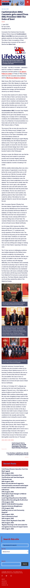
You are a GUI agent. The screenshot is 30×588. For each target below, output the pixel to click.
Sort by (4, 549)
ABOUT (3, 579)
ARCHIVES (4, 581)
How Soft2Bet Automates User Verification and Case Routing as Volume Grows (13, 477)
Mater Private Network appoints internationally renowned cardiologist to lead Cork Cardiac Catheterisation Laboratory (15, 486)
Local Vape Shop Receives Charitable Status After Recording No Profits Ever (15, 499)
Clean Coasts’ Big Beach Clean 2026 (13, 520)
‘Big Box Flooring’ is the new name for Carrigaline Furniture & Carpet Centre (15, 525)
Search (3, 561)
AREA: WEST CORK (6, 440)
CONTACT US (5, 585)
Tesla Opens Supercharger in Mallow (14, 494)
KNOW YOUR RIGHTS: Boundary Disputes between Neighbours (12, 505)
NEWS (12, 440)
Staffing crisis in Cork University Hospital (13, 511)
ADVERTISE (4, 583)
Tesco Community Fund (10, 516)
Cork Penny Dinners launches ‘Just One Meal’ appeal (15, 470)
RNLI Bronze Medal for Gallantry (16, 78)
